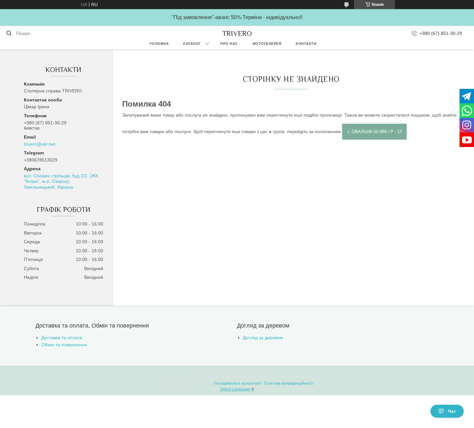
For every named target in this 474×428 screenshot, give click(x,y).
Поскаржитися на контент (237, 383)
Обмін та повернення (64, 344)
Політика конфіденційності (288, 383)
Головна (159, 44)
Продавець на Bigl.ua (237, 377)
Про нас (229, 44)
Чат (452, 411)
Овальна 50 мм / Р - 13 (377, 131)
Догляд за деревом (263, 337)
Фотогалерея (266, 44)
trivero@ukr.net (39, 144)
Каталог (192, 44)
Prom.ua (268, 372)
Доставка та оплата (61, 337)
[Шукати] (9, 33)
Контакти (306, 44)
